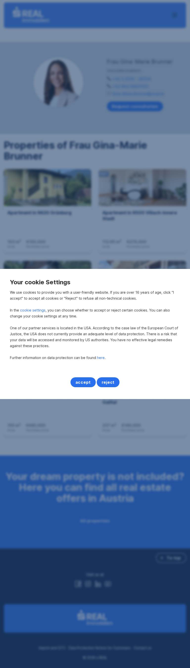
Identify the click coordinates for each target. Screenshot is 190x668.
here (101, 358)
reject (108, 382)
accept (83, 382)
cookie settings (33, 310)
